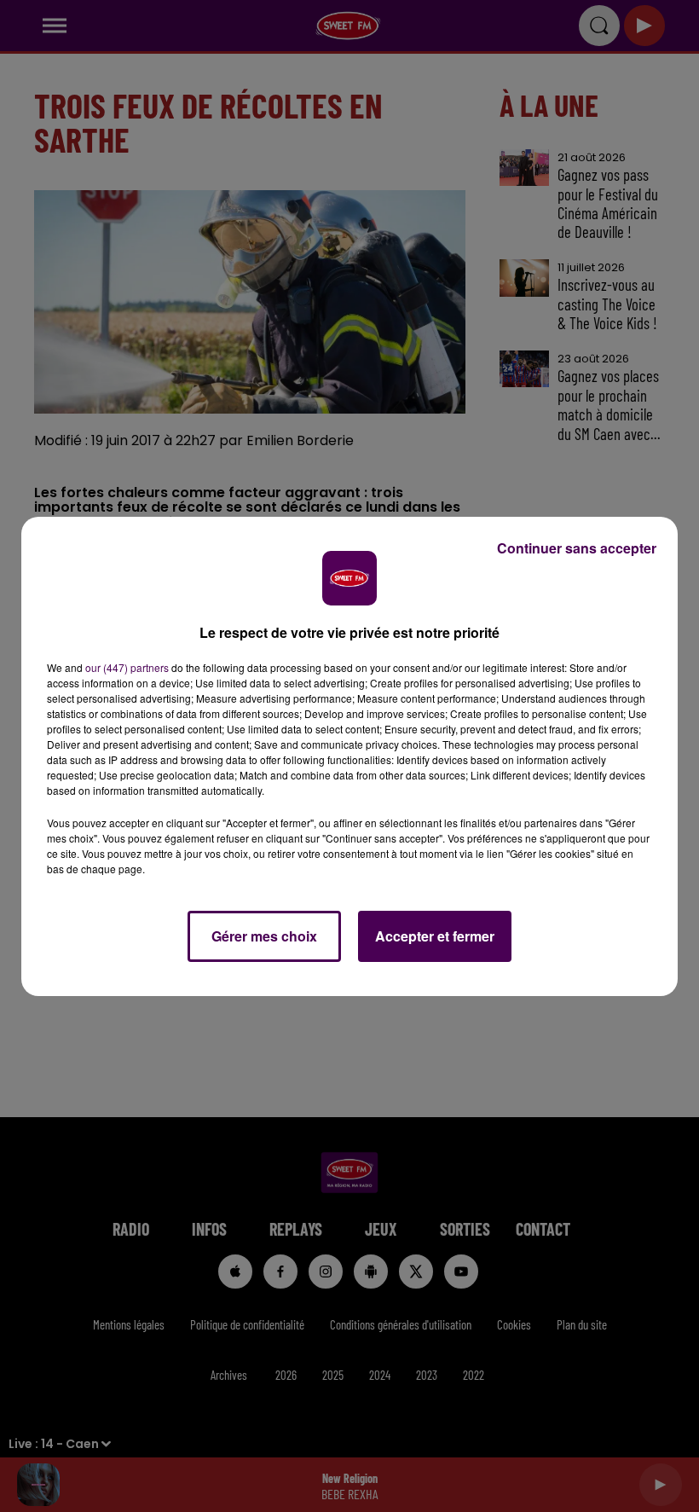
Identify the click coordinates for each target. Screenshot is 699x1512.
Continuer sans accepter (576, 548)
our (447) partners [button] (127, 667)
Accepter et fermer (434, 936)
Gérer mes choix (264, 936)
